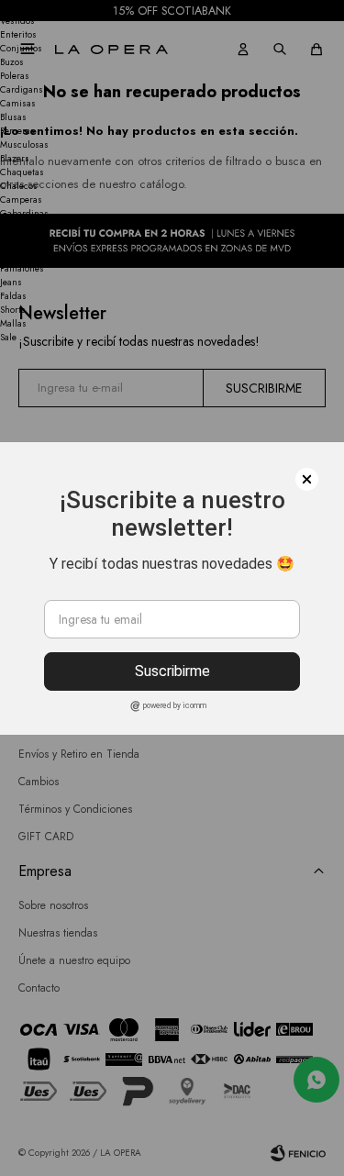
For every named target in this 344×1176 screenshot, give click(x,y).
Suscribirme (172, 671)
